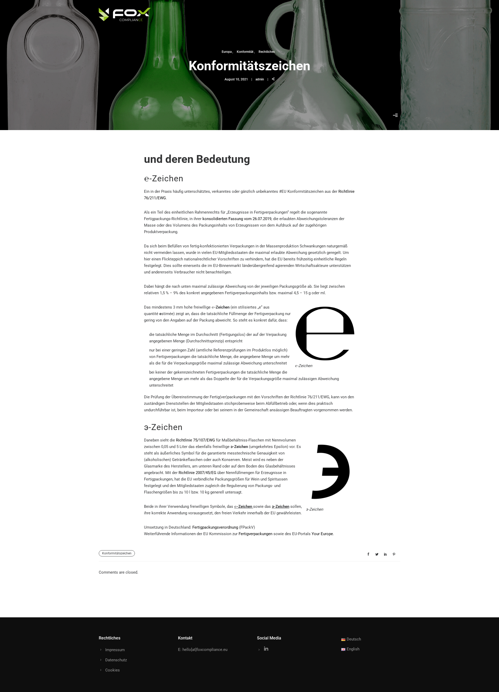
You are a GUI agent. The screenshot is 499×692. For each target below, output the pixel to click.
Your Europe (322, 533)
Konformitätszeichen (117, 553)
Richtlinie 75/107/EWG (195, 440)
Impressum (115, 650)
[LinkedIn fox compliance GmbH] (266, 650)
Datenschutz (116, 660)
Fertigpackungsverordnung (215, 527)
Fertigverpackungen (255, 533)
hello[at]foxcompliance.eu (204, 649)
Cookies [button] (112, 670)
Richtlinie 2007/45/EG (197, 472)
